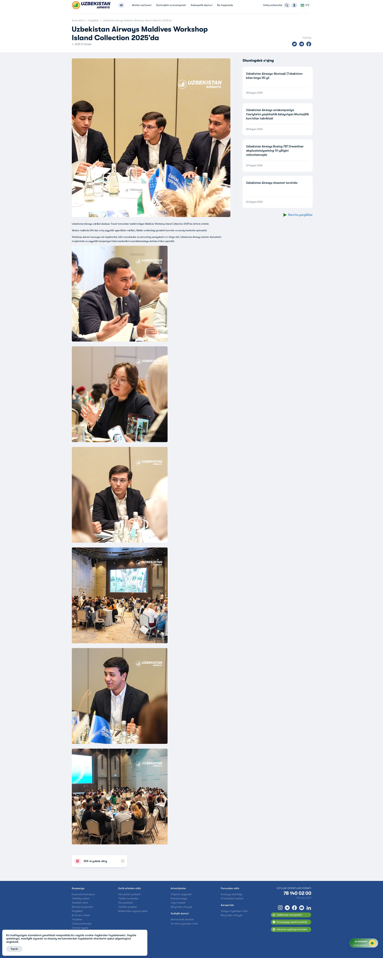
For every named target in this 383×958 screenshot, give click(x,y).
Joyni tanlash (178, 902)
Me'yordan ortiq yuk (181, 907)
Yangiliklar (93, 20)
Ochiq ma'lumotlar (272, 5)
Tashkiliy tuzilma (80, 898)
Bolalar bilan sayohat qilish (133, 911)
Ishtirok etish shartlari (182, 919)
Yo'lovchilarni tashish (232, 898)
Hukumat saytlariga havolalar (291, 929)
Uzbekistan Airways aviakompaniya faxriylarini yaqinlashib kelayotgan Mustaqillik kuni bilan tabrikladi (277, 114)
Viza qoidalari (125, 902)
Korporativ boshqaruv (83, 894)
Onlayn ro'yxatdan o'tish (234, 911)
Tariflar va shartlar (128, 898)
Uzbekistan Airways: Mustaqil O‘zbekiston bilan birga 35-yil (274, 76)
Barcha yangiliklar (300, 215)
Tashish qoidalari (127, 907)
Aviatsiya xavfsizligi (231, 894)
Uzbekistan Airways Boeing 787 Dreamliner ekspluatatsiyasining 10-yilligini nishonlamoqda (275, 151)
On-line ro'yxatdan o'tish (184, 923)
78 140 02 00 (297, 893)
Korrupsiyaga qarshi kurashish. (292, 922)
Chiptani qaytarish (181, 894)
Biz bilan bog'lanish (82, 907)
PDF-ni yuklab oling (95, 861)
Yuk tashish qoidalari (129, 894)
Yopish (14, 948)
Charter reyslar (80, 928)
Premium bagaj (179, 898)
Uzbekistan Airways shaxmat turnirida (271, 183)
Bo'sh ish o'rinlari (81, 915)
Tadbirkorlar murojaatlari (289, 915)
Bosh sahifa (78, 20)
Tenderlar (77, 919)
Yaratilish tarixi (80, 902)
